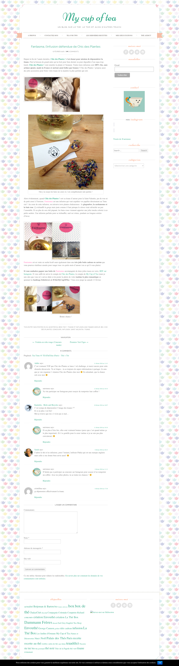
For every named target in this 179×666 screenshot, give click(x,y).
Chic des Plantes (68, 274)
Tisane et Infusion (76, 327)
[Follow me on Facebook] (125, 52)
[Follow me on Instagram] (142, 52)
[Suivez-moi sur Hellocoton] (102, 612)
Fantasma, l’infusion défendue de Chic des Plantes (65, 46)
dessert (55, 623)
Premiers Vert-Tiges (79, 342)
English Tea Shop (74, 622)
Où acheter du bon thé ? (56, 327)
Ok (160, 663)
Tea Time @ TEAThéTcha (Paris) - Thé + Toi (50, 355)
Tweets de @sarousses (122, 139)
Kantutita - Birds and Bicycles (46, 405)
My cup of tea (89, 17)
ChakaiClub (35, 612)
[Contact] (134, 101)
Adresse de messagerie (33, 548)
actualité (28, 606)
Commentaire (29, 510)
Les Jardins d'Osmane (46, 633)
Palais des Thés (56, 638)
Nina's (37, 638)
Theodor (82, 644)
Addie (36, 363)
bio (102, 327)
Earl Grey (62, 623)
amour (97, 327)
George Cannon (46, 628)
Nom (26, 537)
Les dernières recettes (96, 35)
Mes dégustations (124, 35)
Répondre (38, 380)
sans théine (62, 644)
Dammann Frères (38, 622)
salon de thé (53, 643)
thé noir (49, 648)
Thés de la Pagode (62, 648)
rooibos (45, 643)
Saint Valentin (77, 329)
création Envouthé (44, 617)
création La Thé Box (67, 617)
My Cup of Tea (92, 274)
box (71, 605)
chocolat (44, 613)
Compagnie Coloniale (57, 612)
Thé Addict (146, 35)
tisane (87, 329)
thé (25, 648)
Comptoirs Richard (75, 612)
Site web (27, 558)
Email (117, 65)
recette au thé (32, 643)
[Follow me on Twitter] (131, 52)
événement (28, 652)
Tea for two (72, 35)
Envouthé (31, 628)
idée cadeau (66, 628)
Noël (43, 638)
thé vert (73, 648)
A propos (32, 35)
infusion (66, 329)
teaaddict (72, 643)
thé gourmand (40, 648)
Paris (69, 638)
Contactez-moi (51, 35)
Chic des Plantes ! (52, 198)
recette (77, 638)
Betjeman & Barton (43, 606)
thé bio (31, 648)
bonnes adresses (63, 607)
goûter (57, 628)
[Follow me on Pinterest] (137, 52)
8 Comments (73, 51)
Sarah (36, 449)
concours (57, 329)
